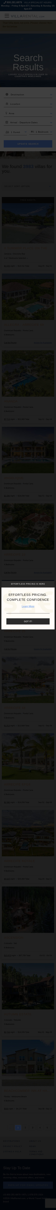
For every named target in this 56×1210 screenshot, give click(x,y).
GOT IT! (28, 621)
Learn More (28, 606)
